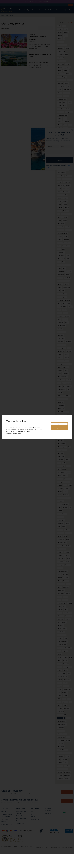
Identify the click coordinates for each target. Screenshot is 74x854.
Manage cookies (59, 424)
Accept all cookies (59, 428)
